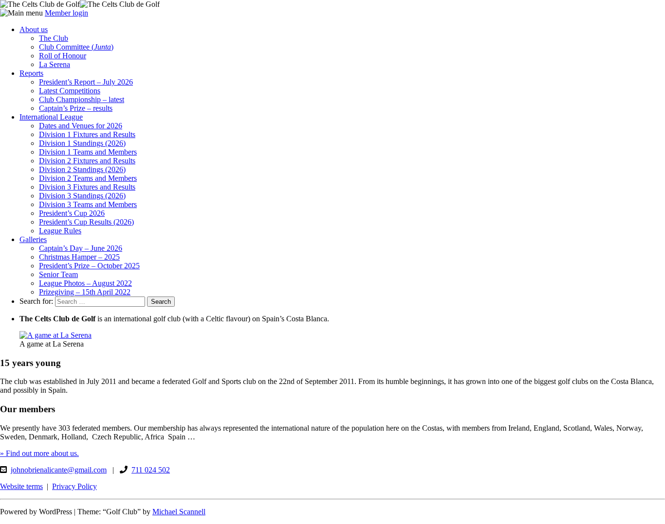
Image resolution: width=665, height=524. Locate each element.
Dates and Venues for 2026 (80, 126)
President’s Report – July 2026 (86, 82)
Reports (31, 73)
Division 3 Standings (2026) (82, 196)
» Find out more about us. (39, 453)
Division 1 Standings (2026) (82, 143)
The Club (53, 38)
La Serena (54, 64)
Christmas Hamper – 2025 (79, 257)
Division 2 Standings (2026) (82, 169)
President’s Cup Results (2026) (86, 222)
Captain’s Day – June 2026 (80, 248)
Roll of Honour (62, 56)
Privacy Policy (74, 486)
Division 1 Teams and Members (88, 152)
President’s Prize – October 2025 (89, 266)
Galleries (33, 239)
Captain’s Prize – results (75, 108)
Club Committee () (76, 47)
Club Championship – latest (81, 99)
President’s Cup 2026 (72, 213)
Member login (66, 13)
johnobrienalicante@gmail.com (59, 470)
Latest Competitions (69, 91)
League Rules (60, 231)
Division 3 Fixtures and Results (87, 187)
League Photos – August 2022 (85, 283)
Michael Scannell (178, 511)
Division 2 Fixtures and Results (87, 161)
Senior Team (58, 274)
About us (33, 29)
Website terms (21, 486)
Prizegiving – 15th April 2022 (84, 292)
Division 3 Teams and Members (88, 204)
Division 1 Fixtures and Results (87, 134)
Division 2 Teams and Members (88, 178)
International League (51, 117)
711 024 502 (150, 470)
